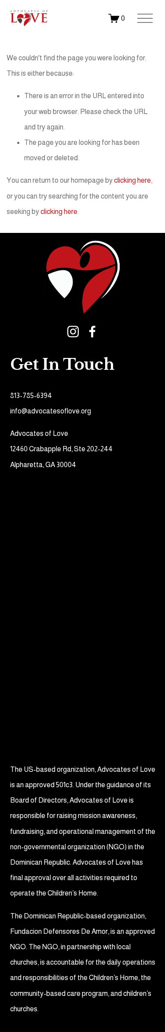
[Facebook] (92, 331)
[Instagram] (73, 331)
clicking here (132, 180)
